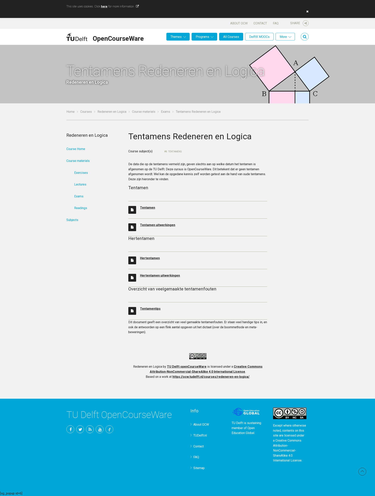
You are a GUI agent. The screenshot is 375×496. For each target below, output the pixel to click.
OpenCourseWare (118, 38)
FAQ (276, 23)
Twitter (80, 429)
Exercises (81, 173)
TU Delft (109, 429)
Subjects (72, 220)
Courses (86, 112)
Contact (260, 23)
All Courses (231, 37)
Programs (202, 37)
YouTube (100, 429)
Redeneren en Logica (111, 112)
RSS (90, 429)
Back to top (362, 472)
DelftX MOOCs (259, 37)
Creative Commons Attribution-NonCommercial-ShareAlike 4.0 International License (287, 450)
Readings (80, 208)
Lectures (80, 184)
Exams (165, 112)
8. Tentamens (174, 151)
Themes (176, 37)
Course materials (143, 112)
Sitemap (199, 468)
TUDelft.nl (200, 435)
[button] (306, 11)
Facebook (70, 429)
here (104, 6)
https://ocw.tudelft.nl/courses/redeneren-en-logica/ (210, 377)
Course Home (75, 149)
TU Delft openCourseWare (186, 366)
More (283, 37)
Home (70, 112)
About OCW (239, 23)
